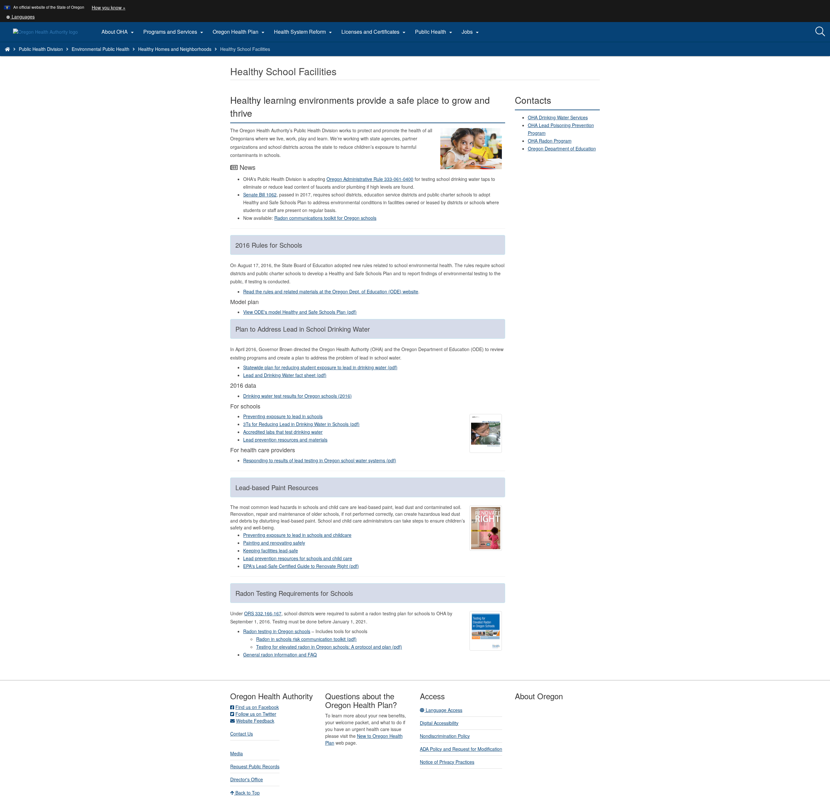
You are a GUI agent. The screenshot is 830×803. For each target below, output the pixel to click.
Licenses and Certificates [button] (374, 32)
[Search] (820, 31)
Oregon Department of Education (562, 148)
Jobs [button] (471, 32)
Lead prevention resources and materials (285, 439)
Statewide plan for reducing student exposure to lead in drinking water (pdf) (320, 367)
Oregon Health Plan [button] (239, 32)
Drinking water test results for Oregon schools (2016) (297, 396)
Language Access (443, 710)
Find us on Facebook (257, 707)
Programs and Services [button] (174, 32)
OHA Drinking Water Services (558, 117)
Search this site (109, 57)
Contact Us (241, 733)
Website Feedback (255, 720)
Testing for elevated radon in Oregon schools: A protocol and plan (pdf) (329, 647)
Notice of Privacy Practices (447, 762)
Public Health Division (41, 49)
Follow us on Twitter (255, 714)
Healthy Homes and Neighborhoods (174, 49)
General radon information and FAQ (280, 654)
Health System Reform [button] (304, 32)
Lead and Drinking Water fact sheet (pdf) (284, 375)
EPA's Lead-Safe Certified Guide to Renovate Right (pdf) (301, 566)
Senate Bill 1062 (260, 194)
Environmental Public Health (100, 49)
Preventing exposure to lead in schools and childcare (297, 535)
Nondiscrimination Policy (445, 736)
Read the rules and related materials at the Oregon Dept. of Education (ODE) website (330, 291)
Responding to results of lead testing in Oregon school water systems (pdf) (319, 460)
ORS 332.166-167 (262, 613)
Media (236, 753)
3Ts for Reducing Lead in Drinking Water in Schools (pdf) (301, 424)
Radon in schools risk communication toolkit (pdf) (306, 639)
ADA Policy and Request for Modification (461, 749)
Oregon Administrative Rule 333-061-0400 (369, 179)
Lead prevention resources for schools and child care (297, 558)
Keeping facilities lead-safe (270, 550)
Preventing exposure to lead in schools (283, 416)
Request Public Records (254, 766)
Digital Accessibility (439, 723)
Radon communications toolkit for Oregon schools (325, 218)
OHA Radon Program (550, 140)
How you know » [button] (108, 7)
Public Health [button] (434, 32)
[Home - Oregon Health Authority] (7, 49)
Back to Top (247, 792)
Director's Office (246, 779)
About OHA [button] (118, 32)
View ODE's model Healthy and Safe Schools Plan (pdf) (300, 312)
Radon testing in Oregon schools (276, 631)
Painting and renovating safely (274, 542)
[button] (20, 16)
